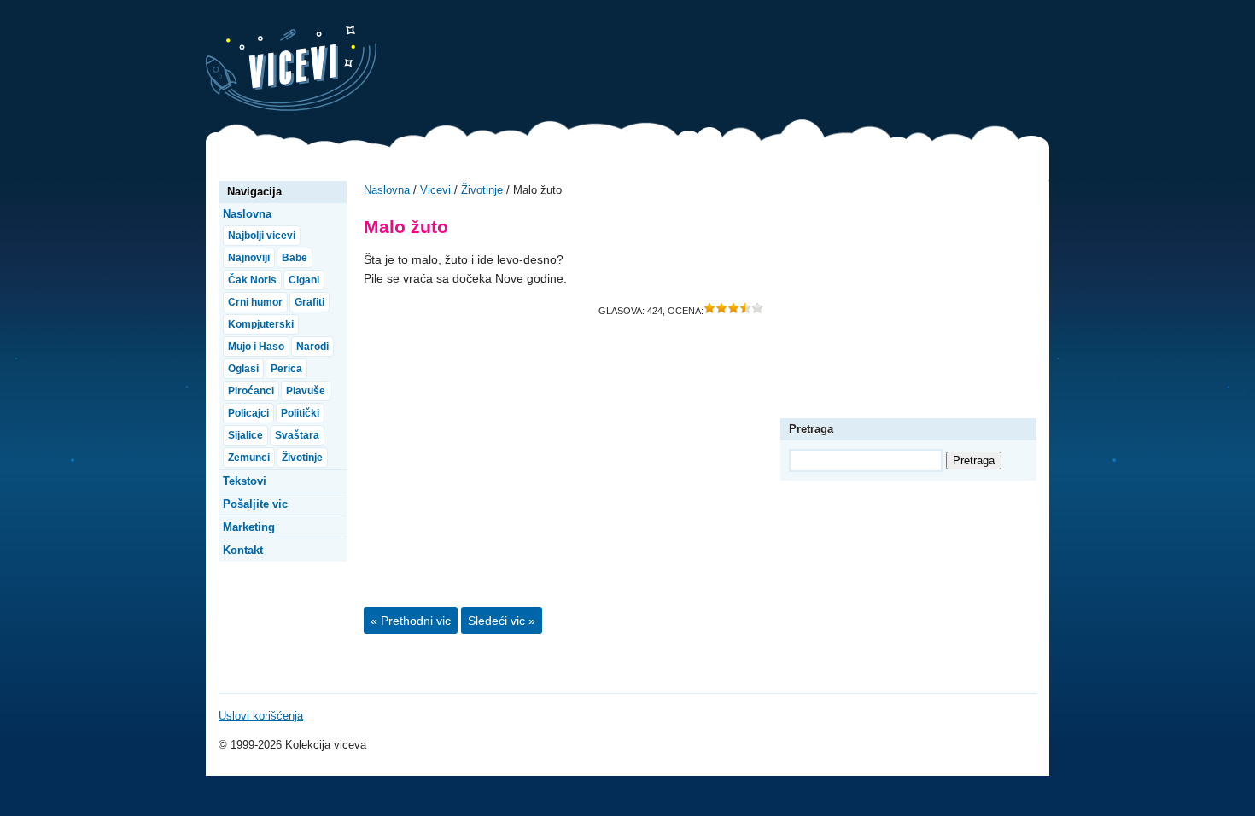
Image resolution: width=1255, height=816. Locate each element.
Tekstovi (244, 481)
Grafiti (309, 302)
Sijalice (245, 435)
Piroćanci (251, 391)
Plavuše (305, 391)
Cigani (304, 280)
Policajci (248, 413)
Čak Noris (252, 280)
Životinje (482, 190)
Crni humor (255, 302)
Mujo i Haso (256, 347)
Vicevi (291, 68)
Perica (286, 369)
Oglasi (243, 369)
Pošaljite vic (255, 504)
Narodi (312, 347)
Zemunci (249, 457)
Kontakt (243, 550)
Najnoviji (249, 258)
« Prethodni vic (411, 620)
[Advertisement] (738, 64)
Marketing (249, 527)
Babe (294, 258)
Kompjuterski (261, 324)
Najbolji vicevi (261, 236)
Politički (300, 413)
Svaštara (297, 435)
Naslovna (387, 190)
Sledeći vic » (501, 620)
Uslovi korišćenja (261, 715)
